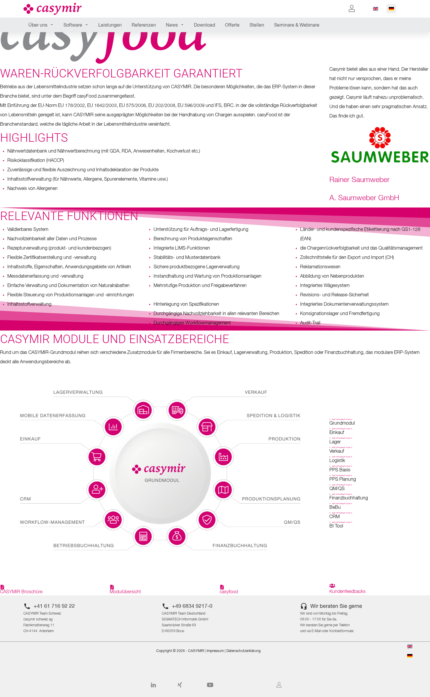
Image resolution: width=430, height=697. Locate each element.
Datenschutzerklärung (243, 651)
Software (72, 25)
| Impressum (214, 651)
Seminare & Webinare (296, 25)
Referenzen (144, 25)
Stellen (257, 25)
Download (204, 25)
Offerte (232, 25)
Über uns (37, 25)
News (172, 25)
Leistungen (110, 25)
